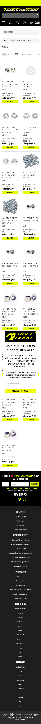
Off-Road (20, 635)
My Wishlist (21, 525)
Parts (20, 648)
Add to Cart (10, 102)
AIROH (20, 697)
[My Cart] (24, 22)
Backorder (31, 102)
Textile (20, 617)
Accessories (20, 643)
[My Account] (17, 25)
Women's (20, 639)
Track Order (21, 521)
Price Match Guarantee (20, 594)
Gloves (20, 626)
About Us (20, 576)
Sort (16, 54)
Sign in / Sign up (20, 516)
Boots (20, 630)
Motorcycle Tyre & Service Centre (20, 553)
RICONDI (20, 671)
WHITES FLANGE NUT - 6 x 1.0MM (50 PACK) (30, 175)
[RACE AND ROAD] (20, 9)
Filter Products (8, 32)
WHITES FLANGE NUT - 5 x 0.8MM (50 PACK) (9, 175)
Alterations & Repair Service (20, 562)
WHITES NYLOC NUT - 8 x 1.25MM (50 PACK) (9, 447)
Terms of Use (20, 581)
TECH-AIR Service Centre (20, 557)
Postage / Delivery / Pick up (20, 544)
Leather (20, 613)
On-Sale (20, 657)
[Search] (37, 15)
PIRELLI (20, 684)
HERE (22, 491)
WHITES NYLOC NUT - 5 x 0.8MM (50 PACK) (9, 402)
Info (14, 98)
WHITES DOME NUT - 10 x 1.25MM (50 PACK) (10, 84)
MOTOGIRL (20, 680)
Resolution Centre (20, 530)
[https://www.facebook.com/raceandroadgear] (15, 499)
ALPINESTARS (20, 667)
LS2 (20, 676)
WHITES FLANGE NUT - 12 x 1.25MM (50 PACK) (30, 129)
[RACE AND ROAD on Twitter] (20, 499)
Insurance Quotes (20, 566)
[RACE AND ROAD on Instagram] (24, 499)
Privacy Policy (20, 585)
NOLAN (20, 693)
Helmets (20, 622)
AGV (20, 702)
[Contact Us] (31, 25)
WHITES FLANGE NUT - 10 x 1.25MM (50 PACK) (10, 129)
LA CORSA (20, 706)
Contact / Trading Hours (20, 540)
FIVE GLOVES (20, 689)
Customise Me (20, 609)
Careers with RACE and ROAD (20, 590)
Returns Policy (21, 549)
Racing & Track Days (20, 598)
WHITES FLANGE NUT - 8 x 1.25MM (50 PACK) (9, 220)
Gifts (20, 652)
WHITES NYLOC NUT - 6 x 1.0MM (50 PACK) (30, 402)
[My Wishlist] (10, 22)
